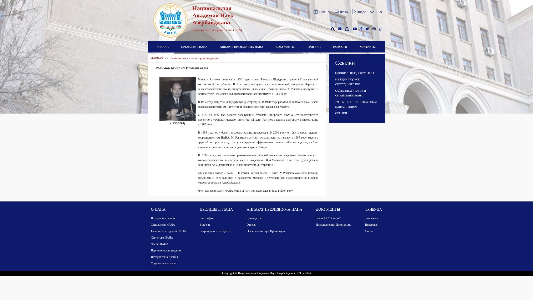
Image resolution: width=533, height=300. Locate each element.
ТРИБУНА (314, 46)
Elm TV (324, 12)
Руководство (254, 218)
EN (379, 12)
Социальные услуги (163, 263)
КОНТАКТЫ (368, 46)
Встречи (205, 224)
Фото (344, 12)
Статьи (369, 231)
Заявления (371, 218)
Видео (361, 12)
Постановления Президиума (333, 224)
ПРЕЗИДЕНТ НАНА (194, 46)
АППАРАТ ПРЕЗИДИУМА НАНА (241, 46)
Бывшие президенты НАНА (168, 231)
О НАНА (163, 46)
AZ (372, 12)
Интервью (371, 224)
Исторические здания (164, 257)
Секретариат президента (215, 231)
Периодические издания (166, 250)
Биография (206, 218)
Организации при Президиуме (266, 231)
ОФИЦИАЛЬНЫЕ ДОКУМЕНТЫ (354, 73)
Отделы (251, 224)
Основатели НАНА (163, 224)
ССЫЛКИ (341, 113)
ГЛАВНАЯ (156, 58)
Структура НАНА (162, 237)
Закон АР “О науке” (328, 218)
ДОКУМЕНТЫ (285, 46)
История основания (163, 218)
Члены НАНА (159, 244)
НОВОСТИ (340, 46)
